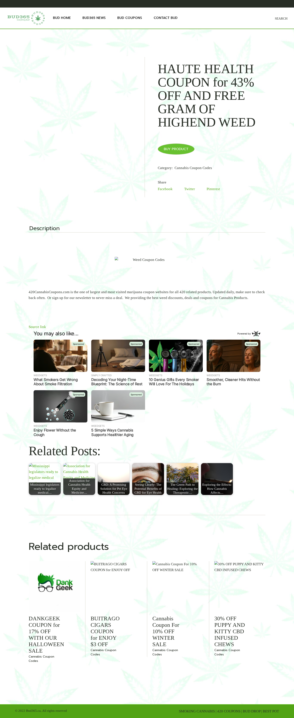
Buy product (176, 149)
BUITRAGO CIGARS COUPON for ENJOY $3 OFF (105, 631)
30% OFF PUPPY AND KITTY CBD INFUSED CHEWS (229, 631)
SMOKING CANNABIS (197, 711)
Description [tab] (44, 229)
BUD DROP (251, 711)
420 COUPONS (228, 711)
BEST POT (271, 711)
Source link (37, 327)
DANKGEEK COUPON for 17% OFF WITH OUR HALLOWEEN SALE (46, 634)
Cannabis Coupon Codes (193, 168)
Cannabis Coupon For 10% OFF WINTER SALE (165, 631)
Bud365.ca (33, 710)
